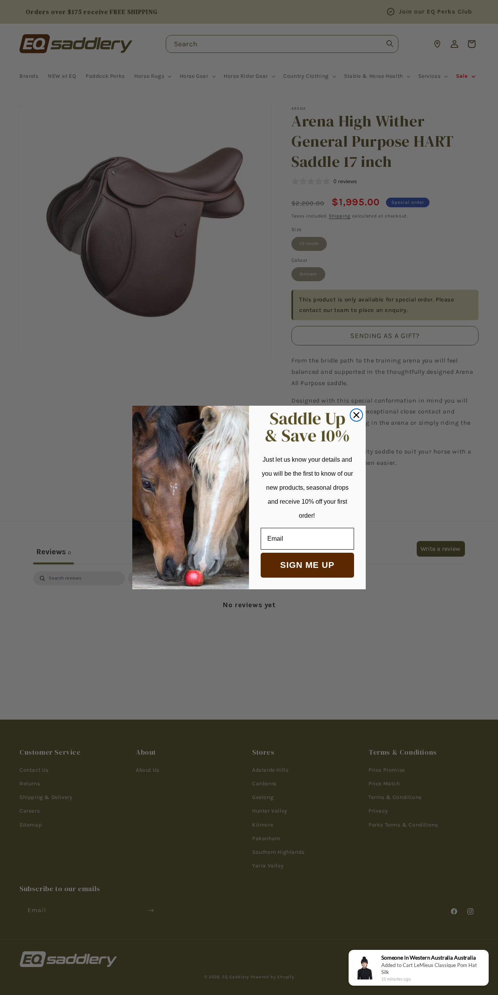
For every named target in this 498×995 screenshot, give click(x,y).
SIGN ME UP (307, 565)
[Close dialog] (356, 415)
